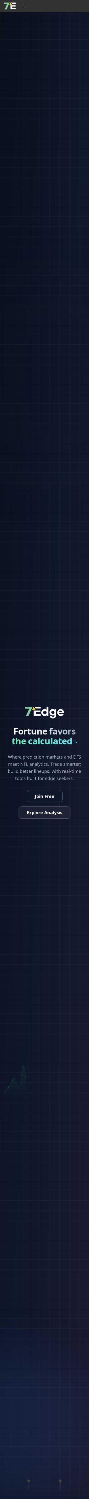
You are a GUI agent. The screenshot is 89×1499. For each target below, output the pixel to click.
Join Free (44, 796)
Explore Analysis (44, 812)
